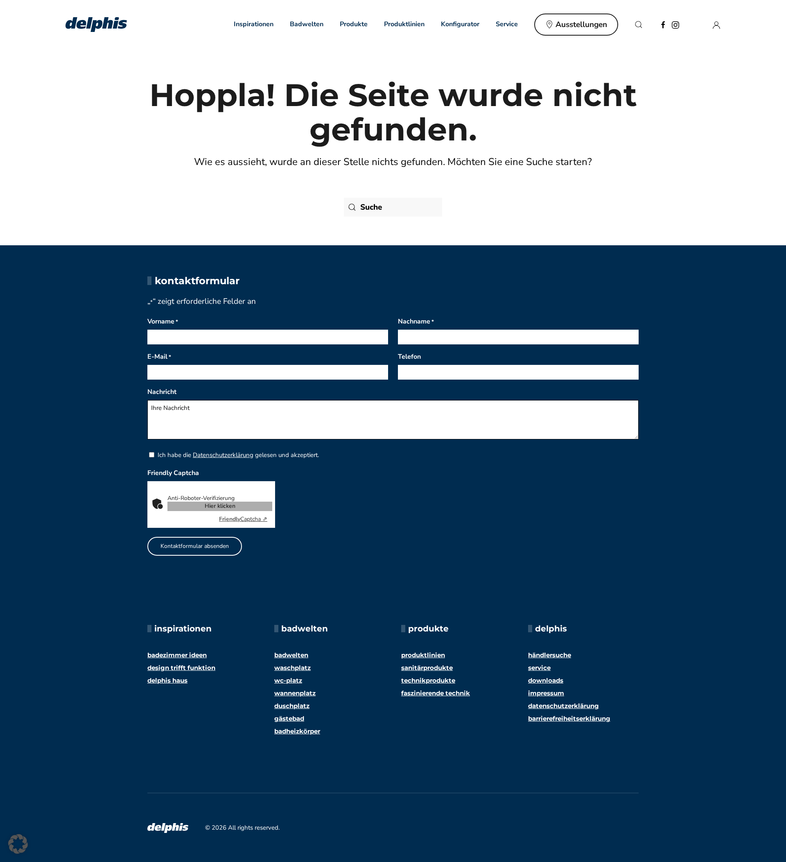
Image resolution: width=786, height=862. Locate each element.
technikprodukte (428, 680)
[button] (639, 24)
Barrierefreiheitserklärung (569, 718)
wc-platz (288, 680)
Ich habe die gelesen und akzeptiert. (238, 455)
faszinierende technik (435, 693)
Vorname (162, 321)
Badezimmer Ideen (177, 655)
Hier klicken (220, 506)
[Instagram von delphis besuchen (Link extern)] (675, 24)
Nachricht (161, 391)
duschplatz (291, 706)
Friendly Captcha (173, 472)
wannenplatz (295, 693)
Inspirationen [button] (253, 24)
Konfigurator (460, 24)
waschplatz (292, 668)
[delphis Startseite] (167, 827)
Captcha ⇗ (243, 519)
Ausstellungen (581, 24)
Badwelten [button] (306, 24)
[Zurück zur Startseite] (96, 24)
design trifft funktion (181, 668)
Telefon (409, 356)
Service (539, 668)
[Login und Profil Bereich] (716, 24)
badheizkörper (297, 731)
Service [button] (507, 24)
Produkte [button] (354, 24)
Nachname (416, 321)
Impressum (546, 693)
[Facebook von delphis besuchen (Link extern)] (663, 24)
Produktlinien (404, 24)
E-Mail (159, 356)
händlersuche (549, 655)
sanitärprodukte (427, 668)
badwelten (291, 655)
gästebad (289, 718)
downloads (545, 680)
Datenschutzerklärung (223, 455)
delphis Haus (167, 680)
